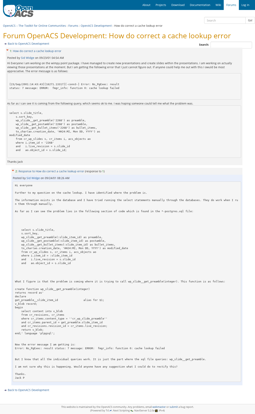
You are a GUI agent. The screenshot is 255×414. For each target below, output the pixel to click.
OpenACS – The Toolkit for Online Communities (34, 26)
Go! (250, 20)
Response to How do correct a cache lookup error (51, 171)
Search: (204, 44)
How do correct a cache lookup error (37, 51)
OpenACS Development (96, 26)
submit (174, 407)
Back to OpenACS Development (28, 43)
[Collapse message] (7, 49)
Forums (73, 26)
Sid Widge (28, 58)
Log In (245, 5)
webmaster (159, 407)
